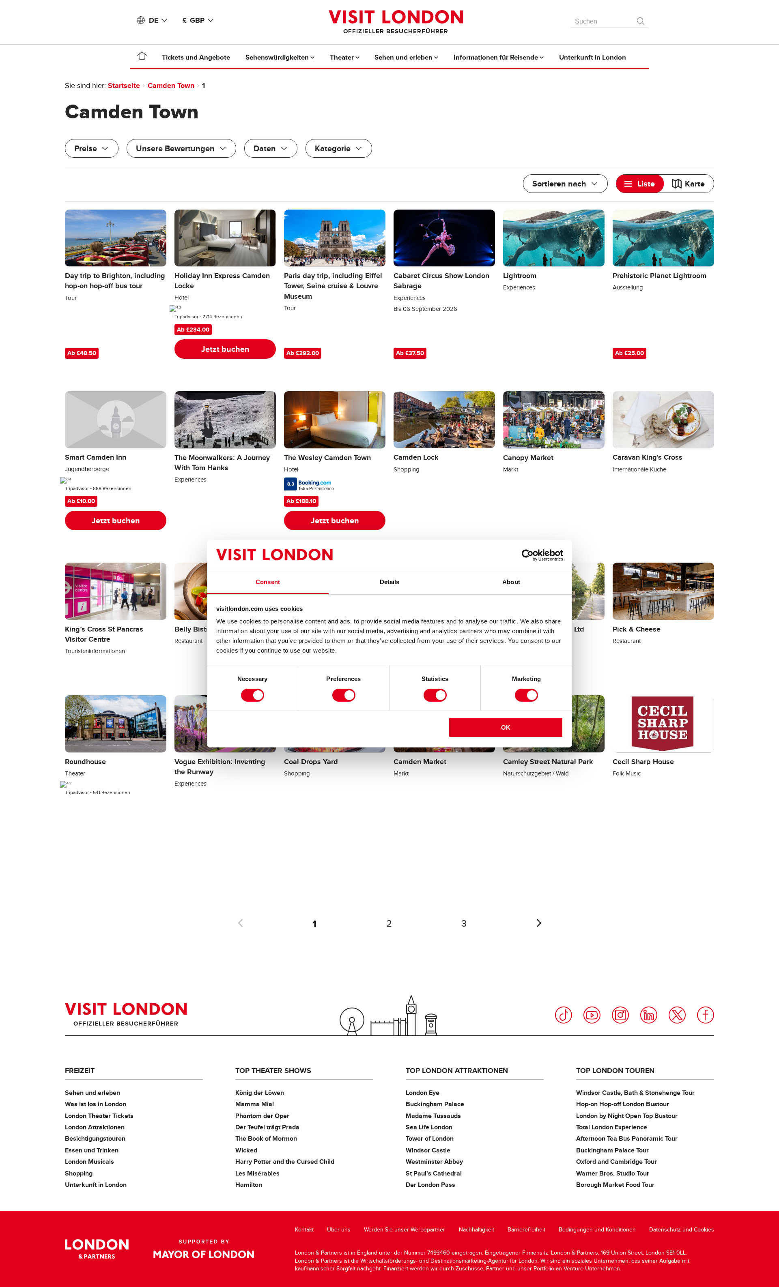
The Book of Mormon (266, 1138)
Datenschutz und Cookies (681, 1230)
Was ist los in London (95, 1104)
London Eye (422, 1092)
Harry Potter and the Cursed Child (284, 1161)
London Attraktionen (95, 1127)
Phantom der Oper (262, 1115)
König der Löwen (259, 1092)
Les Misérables (257, 1173)
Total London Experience (611, 1127)
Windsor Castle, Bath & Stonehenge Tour (635, 1092)
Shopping (79, 1173)
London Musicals (89, 1161)
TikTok (563, 1015)
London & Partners (97, 1249)
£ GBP (193, 20)
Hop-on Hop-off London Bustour (622, 1104)
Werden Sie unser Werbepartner (404, 1230)
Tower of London (430, 1138)
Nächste (539, 923)
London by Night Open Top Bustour (627, 1115)
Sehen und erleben (92, 1092)
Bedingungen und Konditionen (597, 1230)
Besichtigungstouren (95, 1138)
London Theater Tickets (99, 1115)
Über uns (339, 1230)
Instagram (620, 1015)
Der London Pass (430, 1184)
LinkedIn (648, 1015)
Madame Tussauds (433, 1115)
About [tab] (511, 581)
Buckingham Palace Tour (612, 1150)
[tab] (640, 184)
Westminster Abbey (434, 1161)
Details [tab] (390, 581)
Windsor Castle (428, 1150)
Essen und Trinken (91, 1150)
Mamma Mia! (254, 1104)
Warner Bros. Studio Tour (612, 1173)
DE (153, 20)
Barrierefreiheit (526, 1230)
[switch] (343, 695)
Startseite (124, 85)
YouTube (591, 1015)
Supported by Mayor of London (203, 1249)
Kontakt (304, 1230)
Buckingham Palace (435, 1104)
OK (505, 727)
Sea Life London (429, 1127)
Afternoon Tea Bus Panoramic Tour (627, 1138)
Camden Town (171, 85)
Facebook (705, 1015)
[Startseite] (142, 57)
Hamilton (248, 1184)
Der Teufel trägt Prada (267, 1127)
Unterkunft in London (96, 1184)
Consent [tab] (268, 581)
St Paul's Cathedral (434, 1173)
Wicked (246, 1150)
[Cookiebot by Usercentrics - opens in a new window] (527, 555)
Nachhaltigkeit (476, 1230)
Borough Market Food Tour (615, 1184)
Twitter (677, 1015)
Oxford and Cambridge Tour (616, 1161)
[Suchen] (641, 19)
